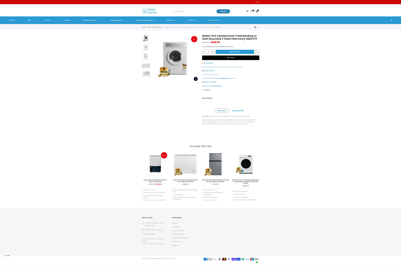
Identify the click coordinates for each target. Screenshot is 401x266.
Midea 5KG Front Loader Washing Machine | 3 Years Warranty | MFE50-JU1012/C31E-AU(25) (245, 181)
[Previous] (154, 58)
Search (223, 11)
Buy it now (230, 58)
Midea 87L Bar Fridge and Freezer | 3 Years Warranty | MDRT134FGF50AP (215, 181)
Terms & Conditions (178, 230)
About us (175, 223)
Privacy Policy (176, 241)
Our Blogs (175, 245)
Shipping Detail (238, 111)
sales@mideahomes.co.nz (154, 230)
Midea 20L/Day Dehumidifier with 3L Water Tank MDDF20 (155, 181)
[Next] (195, 58)
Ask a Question (207, 98)
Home (144, 27)
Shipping (214, 46)
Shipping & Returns (178, 234)
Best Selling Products (155, 27)
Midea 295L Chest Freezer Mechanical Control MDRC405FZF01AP (185, 181)
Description (222, 111)
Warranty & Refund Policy (180, 238)
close (257, 2)
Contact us (175, 227)
